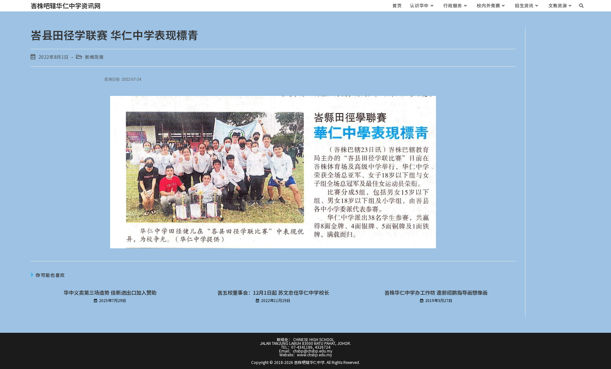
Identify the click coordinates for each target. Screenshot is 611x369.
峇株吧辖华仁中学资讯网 (66, 5)
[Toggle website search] (581, 5)
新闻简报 (94, 57)
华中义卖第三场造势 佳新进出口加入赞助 (110, 292)
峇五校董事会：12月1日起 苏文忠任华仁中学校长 (273, 292)
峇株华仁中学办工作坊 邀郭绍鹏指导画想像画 (436, 292)
